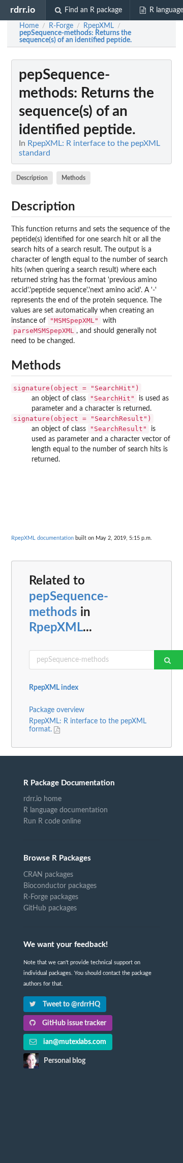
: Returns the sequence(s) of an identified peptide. (75, 36)
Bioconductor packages (60, 886)
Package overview (56, 710)
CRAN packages (48, 874)
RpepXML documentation (42, 538)
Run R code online (52, 821)
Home (29, 25)
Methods (73, 178)
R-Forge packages (50, 897)
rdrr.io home (42, 799)
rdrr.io (22, 10)
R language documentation (65, 810)
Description (32, 178)
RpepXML (56, 628)
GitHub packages (50, 908)
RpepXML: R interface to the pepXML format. (87, 725)
